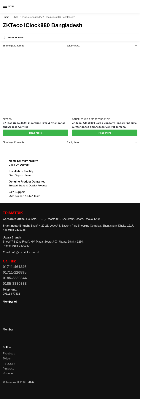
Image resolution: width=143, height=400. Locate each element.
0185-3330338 (15, 283)
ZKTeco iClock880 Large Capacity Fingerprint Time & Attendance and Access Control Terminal (104, 125)
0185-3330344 (15, 278)
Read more (35, 132)
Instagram (9, 363)
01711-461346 (14, 267)
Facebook (9, 353)
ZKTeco (7, 119)
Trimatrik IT (12, 382)
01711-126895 (14, 272)
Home (6, 17)
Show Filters (16, 37)
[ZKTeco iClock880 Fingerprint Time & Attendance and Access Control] (35, 83)
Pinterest (8, 368)
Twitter (7, 358)
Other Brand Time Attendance (91, 119)
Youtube (8, 373)
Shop (15, 17)
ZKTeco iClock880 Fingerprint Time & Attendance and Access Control (34, 125)
